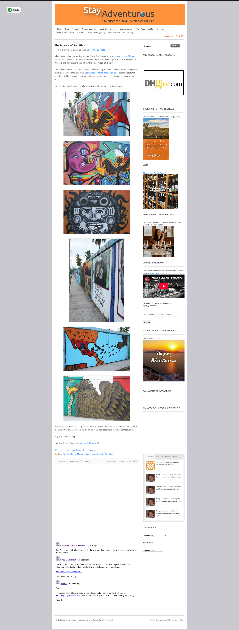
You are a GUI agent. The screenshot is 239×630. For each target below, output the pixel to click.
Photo (102, 50)
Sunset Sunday (88, 29)
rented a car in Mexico (124, 56)
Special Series (125, 29)
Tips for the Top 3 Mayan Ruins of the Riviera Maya (74, 461)
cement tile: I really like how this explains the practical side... (167, 463)
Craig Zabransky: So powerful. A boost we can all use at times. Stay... (168, 475)
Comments (149, 456)
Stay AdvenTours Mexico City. (159, 273)
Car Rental (71, 454)
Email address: (149, 315)
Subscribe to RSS (172, 36)
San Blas (109, 454)
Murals (87, 454)
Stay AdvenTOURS (144, 29)
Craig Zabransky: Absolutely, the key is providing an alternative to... (168, 500)
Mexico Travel (93, 50)
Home (60, 29)
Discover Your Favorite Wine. (154, 173)
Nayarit (95, 454)
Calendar (81, 32)
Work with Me (114, 32)
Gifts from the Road (65, 32)
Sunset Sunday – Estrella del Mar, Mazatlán (122, 461)
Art (64, 454)
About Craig (127, 32)
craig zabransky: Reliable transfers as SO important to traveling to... (168, 487)
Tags (175, 456)
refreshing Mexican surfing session (101, 72)
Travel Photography (96, 32)
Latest (168, 456)
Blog (67, 29)
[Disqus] (96, 504)
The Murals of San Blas (69, 45)
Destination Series (107, 29)
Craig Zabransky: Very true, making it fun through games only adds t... (168, 513)
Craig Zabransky (64, 50)
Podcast (160, 29)
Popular (159, 456)
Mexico (74, 29)
